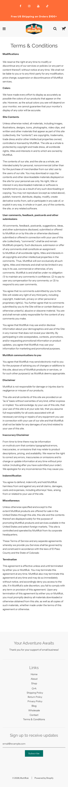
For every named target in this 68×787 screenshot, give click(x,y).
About (34, 678)
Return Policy (35, 696)
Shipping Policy (35, 692)
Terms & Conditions (34, 719)
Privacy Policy (35, 701)
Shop (34, 683)
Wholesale (34, 710)
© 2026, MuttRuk (20, 778)
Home (34, 674)
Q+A (34, 688)
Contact (34, 715)
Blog (34, 705)
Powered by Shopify (44, 778)
